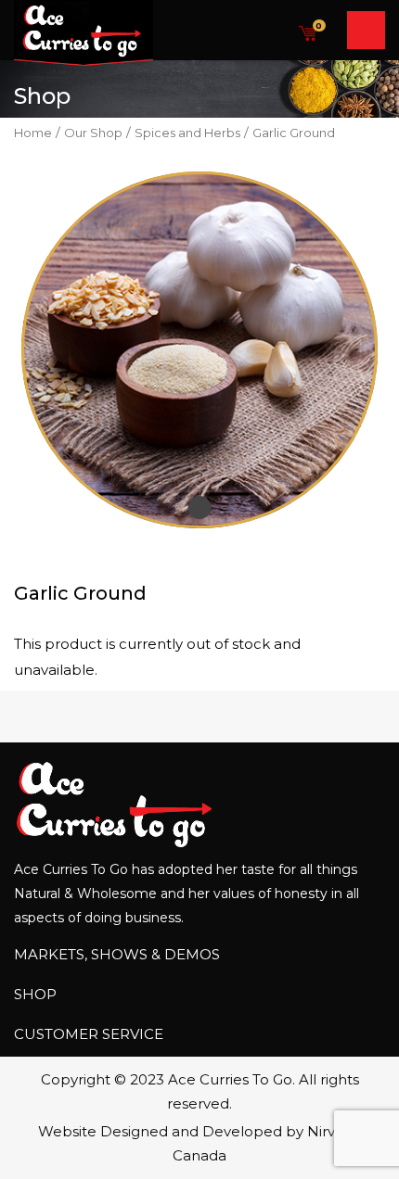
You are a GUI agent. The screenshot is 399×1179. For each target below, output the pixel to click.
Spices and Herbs (187, 132)
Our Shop (93, 132)
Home (33, 132)
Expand (199, 507)
